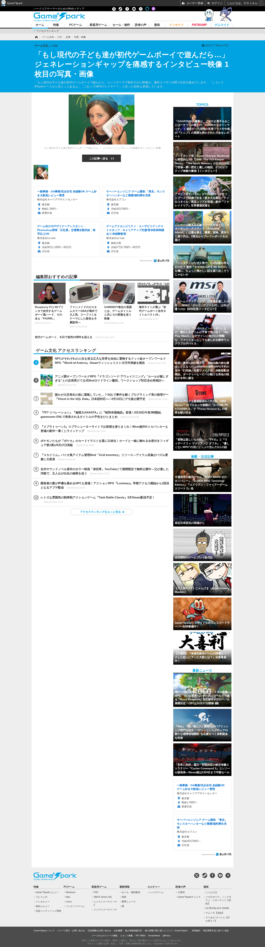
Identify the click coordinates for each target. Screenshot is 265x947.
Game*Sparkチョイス (189, 897)
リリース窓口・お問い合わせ (71, 930)
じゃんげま (211, 892)
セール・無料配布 (131, 892)
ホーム (40, 24)
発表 (124, 897)
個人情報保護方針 (133, 930)
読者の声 (140, 24)
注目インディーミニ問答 (48, 911)
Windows (70, 892)
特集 (56, 24)
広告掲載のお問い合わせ (99, 930)
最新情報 (125, 887)
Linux (69, 901)
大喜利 (181, 892)
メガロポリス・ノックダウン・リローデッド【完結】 (218, 900)
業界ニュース (129, 901)
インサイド (176, 24)
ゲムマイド (222, 24)
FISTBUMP (199, 24)
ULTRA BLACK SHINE (217, 908)
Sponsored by (146, 260)
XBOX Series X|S (103, 897)
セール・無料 (121, 24)
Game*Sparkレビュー (47, 892)
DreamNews (154, 935)
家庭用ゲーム (98, 24)
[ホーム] (36, 37)
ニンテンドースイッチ (105, 909)
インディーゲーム (75, 906)
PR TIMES (140, 935)
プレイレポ (41, 897)
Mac (68, 897)
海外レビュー (43, 906)
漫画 (157, 24)
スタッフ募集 (126, 935)
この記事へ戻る (101, 158)
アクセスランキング (47, 30)
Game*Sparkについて (44, 930)
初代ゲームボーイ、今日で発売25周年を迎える (74, 337)
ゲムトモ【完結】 (215, 913)
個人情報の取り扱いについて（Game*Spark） (167, 930)
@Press (167, 935)
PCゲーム (75, 24)
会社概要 (118, 930)
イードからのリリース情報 (104, 935)
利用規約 (196, 930)
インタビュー (43, 901)
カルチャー (153, 887)
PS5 (96, 892)
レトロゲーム (157, 892)
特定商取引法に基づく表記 (216, 930)
